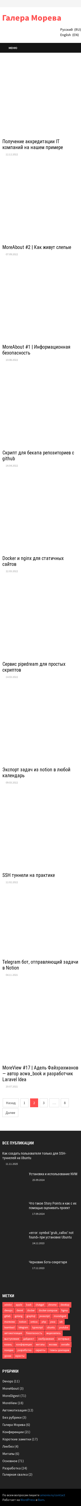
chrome (52, 1304)
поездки (8, 1350)
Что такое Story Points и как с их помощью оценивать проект (52, 1205)
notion (22, 1321)
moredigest (60, 1316)
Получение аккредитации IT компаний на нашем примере (32, 144)
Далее (10, 1112)
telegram (23, 1327)
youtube (63, 1327)
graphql (31, 1316)
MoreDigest (11, 1395)
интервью (63, 1338)
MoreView (9, 1403)
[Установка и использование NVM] (14, 1174)
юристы (20, 1356)
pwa (52, 1321)
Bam (41, 1500)
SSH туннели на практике (28, 875)
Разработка (11, 1468)
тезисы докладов (59, 1350)
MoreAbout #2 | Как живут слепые (36, 247)
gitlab (7, 1316)
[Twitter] (62, 3)
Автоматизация (14, 1410)
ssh (61, 1321)
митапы (40, 1344)
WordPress (27, 1500)
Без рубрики (12, 1417)
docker (31, 1310)
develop (65, 1304)
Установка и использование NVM (53, 1174)
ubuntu (51, 1327)
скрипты (40, 1350)
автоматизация (13, 1333)
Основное (9, 1461)
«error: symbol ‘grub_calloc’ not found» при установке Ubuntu (51, 1235)
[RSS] (77, 3)
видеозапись (53, 1333)
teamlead (9, 1327)
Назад (11, 1103)
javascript (44, 1316)
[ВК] (67, 3)
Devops (7, 1381)
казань (8, 1344)
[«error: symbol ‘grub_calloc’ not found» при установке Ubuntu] (14, 1233)
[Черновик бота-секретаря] (14, 1262)
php (44, 1321)
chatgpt (40, 1304)
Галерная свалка (15, 1474)
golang (18, 1316)
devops (8, 1310)
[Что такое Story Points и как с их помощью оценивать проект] (14, 1204)
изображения (46, 1338)
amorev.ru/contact (52, 1495)
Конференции (13, 1432)
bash (28, 1304)
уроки (7, 1356)
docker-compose (48, 1310)
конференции (24, 1344)
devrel (20, 1310)
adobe (8, 1304)
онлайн (65, 1344)
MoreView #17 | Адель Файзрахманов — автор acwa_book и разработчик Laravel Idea (40, 1073)
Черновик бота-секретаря (48, 1262)
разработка (24, 1350)
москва (53, 1344)
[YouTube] (57, 3)
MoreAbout (10, 1388)
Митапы (8, 1453)
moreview (9, 1321)
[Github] (72, 3)
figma (64, 1310)
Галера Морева (31, 17)
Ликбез (8, 1446)
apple (19, 1304)
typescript (37, 1327)
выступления (11, 1338)
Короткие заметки (16, 1439)
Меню (13, 48)
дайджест (28, 1338)
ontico (34, 1321)
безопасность (34, 1333)
